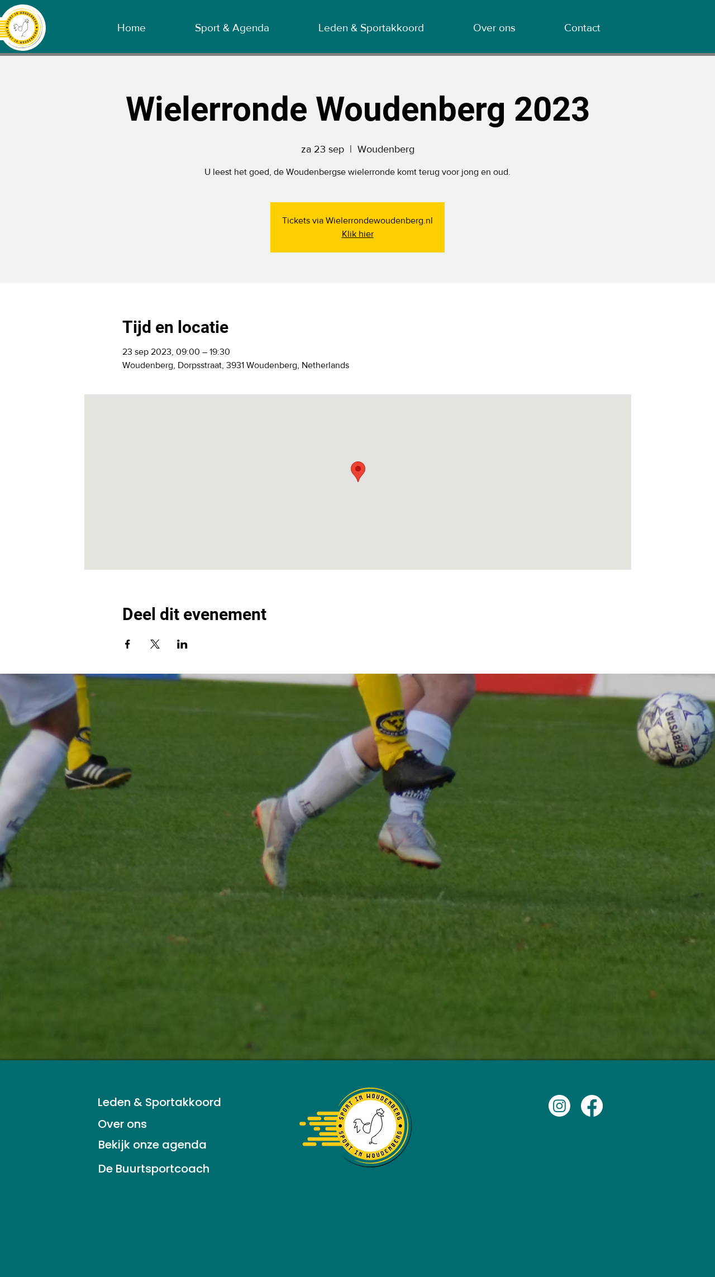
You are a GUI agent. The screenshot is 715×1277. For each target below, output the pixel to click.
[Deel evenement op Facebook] (127, 644)
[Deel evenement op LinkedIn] (182, 644)
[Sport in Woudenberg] (559, 1106)
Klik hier (358, 234)
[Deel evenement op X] (155, 644)
